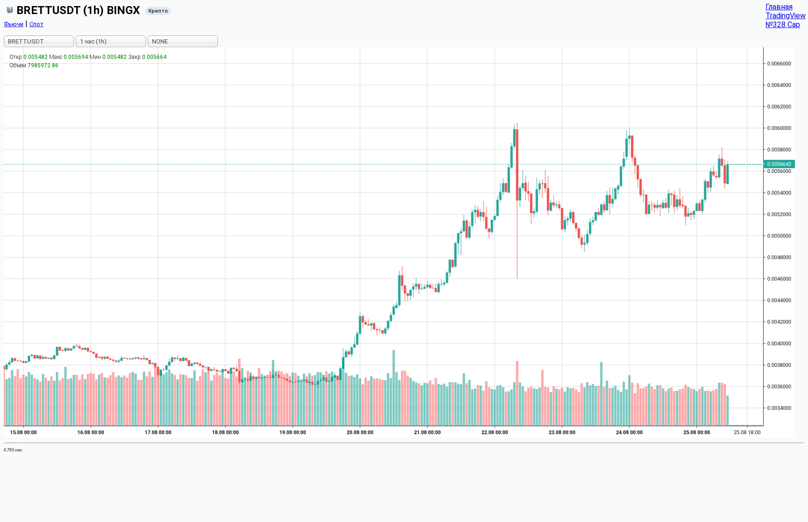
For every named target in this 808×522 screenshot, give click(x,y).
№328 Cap (782, 24)
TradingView (785, 15)
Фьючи (13, 24)
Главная (779, 6)
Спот (36, 24)
